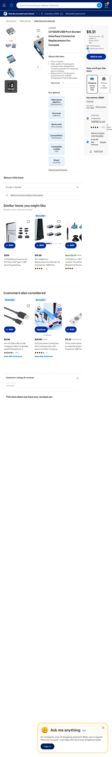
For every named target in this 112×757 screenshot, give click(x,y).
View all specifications (57, 170)
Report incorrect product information (26, 195)
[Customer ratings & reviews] (77, 377)
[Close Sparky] (103, 727)
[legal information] (102, 36)
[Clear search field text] (94, 5)
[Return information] (88, 51)
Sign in (47, 746)
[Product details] (77, 187)
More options (101, 107)
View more (55, 82)
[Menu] (4, 5)
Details (103, 142)
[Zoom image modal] (38, 37)
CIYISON (52, 28)
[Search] (99, 5)
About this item (14, 177)
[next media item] (38, 67)
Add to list (98, 151)
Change (89, 101)
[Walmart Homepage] (11, 5)
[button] (36, 48)
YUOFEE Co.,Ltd (98, 121)
